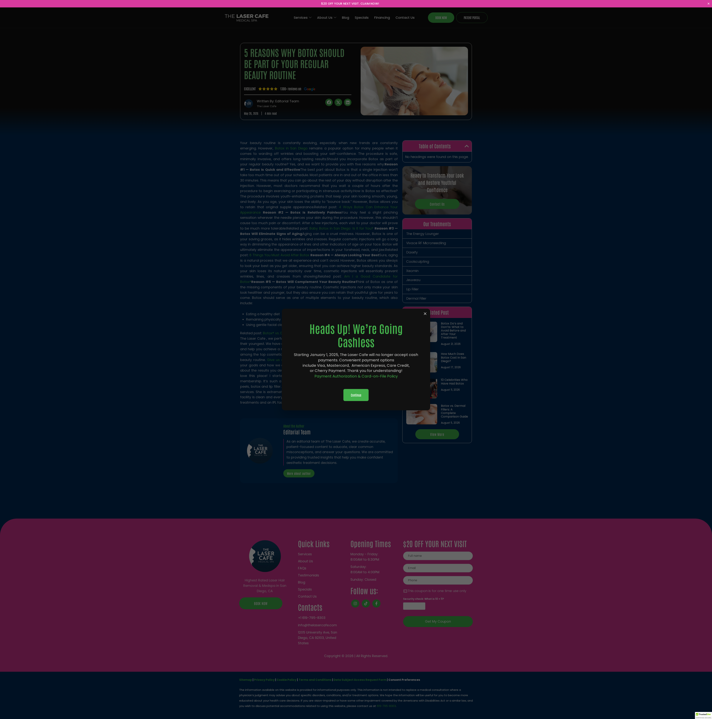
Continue (356, 395)
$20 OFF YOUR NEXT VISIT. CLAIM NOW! (350, 3)
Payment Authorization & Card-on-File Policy (356, 376)
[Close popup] (425, 313)
